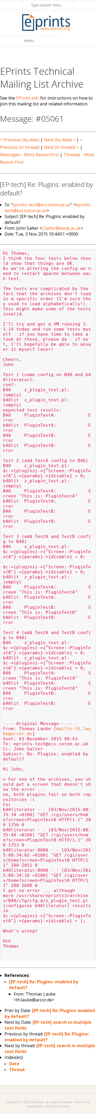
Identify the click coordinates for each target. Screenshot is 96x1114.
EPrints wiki (27, 98)
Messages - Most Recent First (29, 155)
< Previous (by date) (19, 140)
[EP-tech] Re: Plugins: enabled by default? (47, 1037)
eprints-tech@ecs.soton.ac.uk (42, 205)
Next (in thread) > (61, 147)
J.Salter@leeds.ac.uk (61, 228)
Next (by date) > (59, 140)
